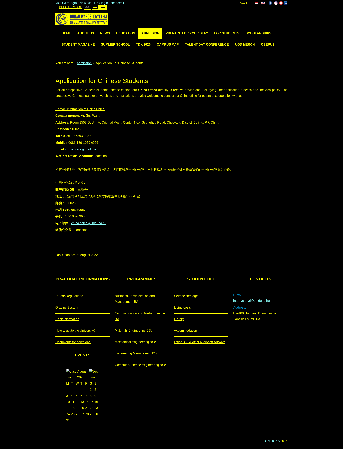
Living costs (182, 307)
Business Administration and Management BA (135, 298)
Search (244, 3)
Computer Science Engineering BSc (140, 365)
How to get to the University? (75, 330)
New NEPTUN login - (95, 3)
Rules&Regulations (69, 296)
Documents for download (73, 342)
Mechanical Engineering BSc (135, 342)
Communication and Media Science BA (140, 316)
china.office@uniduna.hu (82, 149)
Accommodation (185, 330)
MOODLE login (66, 3)
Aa (87, 7)
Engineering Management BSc (136, 353)
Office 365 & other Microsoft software (199, 342)
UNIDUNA (272, 441)
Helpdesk (117, 3)
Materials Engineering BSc (133, 330)
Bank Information (67, 319)
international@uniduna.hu (251, 300)
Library (179, 319)
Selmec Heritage (186, 296)
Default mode (70, 7)
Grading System (66, 307)
